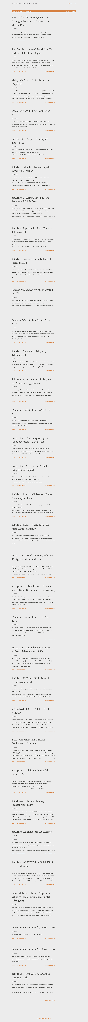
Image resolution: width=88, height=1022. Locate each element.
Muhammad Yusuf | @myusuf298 (24, 4)
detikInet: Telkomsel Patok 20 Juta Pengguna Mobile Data (30, 199)
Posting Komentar (21, 40)
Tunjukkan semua (71, 11)
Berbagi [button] (13, 40)
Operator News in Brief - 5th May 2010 (33, 927)
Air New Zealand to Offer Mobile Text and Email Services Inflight (33, 51)
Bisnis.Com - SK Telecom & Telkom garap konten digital (31, 468)
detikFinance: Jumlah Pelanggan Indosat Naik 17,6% (29, 803)
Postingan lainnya (50, 1000)
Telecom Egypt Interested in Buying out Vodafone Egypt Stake (31, 381)
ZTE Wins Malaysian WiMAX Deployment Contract (28, 741)
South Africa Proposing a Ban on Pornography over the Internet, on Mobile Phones (30, 21)
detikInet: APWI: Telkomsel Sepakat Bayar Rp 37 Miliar (32, 168)
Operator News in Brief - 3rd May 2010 (33, 949)
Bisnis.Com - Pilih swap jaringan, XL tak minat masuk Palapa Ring (32, 439)
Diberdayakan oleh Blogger (45, 1018)
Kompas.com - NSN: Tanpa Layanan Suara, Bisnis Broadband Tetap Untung (33, 588)
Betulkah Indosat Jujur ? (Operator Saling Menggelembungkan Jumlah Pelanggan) (31, 896)
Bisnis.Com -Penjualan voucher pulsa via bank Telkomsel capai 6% (32, 649)
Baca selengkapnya (50, 40)
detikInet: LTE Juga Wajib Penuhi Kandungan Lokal (30, 680)
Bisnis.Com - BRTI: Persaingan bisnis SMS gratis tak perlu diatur (32, 557)
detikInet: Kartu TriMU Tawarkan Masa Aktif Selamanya (31, 526)
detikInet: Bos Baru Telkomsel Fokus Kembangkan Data (32, 496)
